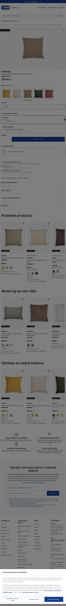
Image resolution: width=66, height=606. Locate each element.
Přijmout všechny (53, 599)
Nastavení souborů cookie (13, 599)
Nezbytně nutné (34, 599)
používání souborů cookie (30, 592)
